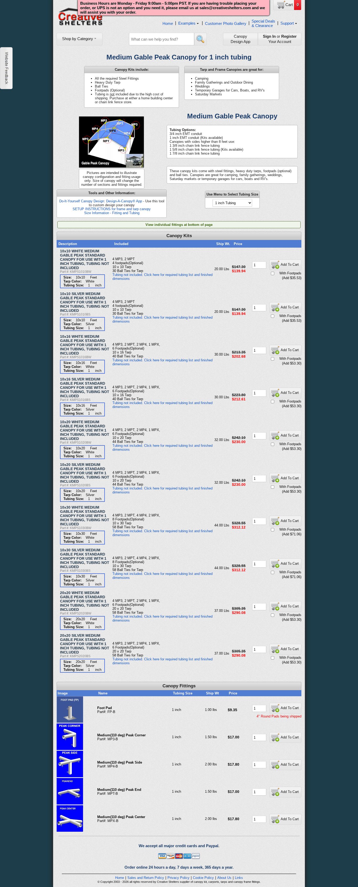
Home (167, 23)
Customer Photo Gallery (225, 23)
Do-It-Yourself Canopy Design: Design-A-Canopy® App (100, 201)
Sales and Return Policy (145, 878)
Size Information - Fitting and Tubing (111, 213)
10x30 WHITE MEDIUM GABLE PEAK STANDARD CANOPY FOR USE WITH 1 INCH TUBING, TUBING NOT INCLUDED (84, 515)
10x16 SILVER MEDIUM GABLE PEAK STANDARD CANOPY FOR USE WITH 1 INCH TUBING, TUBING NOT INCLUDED (84, 387)
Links (239, 878)
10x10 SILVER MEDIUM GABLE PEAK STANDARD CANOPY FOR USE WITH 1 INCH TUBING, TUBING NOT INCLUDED (84, 302)
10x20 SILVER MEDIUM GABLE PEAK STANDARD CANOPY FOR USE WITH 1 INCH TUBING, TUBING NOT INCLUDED (84, 472)
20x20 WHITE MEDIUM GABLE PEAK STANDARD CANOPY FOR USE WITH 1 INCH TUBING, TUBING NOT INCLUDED (84, 601)
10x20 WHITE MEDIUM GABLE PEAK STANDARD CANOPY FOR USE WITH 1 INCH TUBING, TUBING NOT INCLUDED (84, 430)
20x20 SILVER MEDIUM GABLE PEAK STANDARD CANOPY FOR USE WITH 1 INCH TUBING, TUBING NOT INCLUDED (84, 643)
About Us (224, 878)
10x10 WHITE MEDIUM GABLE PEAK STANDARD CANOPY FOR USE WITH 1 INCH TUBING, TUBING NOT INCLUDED (84, 259)
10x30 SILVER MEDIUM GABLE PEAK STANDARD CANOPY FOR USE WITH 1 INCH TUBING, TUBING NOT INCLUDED (84, 558)
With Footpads (290, 273)
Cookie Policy (203, 878)
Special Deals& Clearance (263, 23)
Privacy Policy (178, 878)
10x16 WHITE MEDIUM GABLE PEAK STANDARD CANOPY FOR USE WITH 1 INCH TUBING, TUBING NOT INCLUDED (84, 344)
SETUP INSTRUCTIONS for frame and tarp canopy (112, 209)
